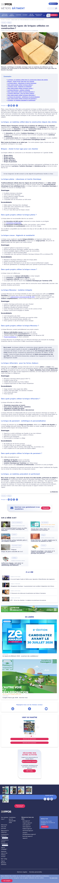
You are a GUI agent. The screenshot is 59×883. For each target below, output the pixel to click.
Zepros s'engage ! (4, 848)
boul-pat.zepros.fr (28, 836)
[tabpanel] (29, 727)
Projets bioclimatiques (10, 337)
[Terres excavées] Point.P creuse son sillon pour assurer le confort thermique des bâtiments (14, 529)
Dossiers (25, 15)
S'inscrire (46, 508)
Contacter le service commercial (4, 841)
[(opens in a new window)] (17, 106)
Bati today (4, 859)
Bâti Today (29, 771)
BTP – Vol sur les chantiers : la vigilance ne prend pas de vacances (28, 600)
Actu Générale (11, 15)
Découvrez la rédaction (4, 831)
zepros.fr (25, 838)
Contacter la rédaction (4, 835)
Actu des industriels (5, 15)
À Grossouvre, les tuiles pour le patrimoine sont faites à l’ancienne (28, 593)
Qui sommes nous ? (4, 818)
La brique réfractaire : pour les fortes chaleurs (20, 93)
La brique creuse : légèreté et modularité (19, 86)
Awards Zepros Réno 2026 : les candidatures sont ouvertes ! (40, 529)
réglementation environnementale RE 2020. (23, 297)
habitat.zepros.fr (27, 829)
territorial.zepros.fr (28, 830)
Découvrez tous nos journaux (29, 742)
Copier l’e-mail (5, 837)
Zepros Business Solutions (29, 761)
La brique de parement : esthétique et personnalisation (23, 97)
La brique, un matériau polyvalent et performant (21, 100)
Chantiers (18, 15)
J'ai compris (6, 881)
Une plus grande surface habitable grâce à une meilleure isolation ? (14, 540)
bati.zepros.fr (26, 821)
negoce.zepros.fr (27, 823)
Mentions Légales (22, 872)
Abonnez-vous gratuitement (29, 739)
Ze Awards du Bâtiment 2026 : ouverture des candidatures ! (20, 656)
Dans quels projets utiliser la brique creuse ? (20, 88)
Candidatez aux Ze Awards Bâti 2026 (12, 820)
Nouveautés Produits (38, 15)
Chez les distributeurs (17, 522)
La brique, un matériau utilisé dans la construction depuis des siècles (27, 80)
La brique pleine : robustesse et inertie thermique (21, 83)
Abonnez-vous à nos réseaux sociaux (4, 854)
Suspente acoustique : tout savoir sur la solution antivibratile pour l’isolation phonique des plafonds (43, 552)
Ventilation (14, 557)
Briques (9, 22)
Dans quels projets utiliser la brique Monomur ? (21, 92)
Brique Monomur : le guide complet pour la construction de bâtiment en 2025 (44, 540)
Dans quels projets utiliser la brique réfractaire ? (21, 95)
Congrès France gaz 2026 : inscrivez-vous (15, 697)
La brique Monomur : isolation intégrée (18, 90)
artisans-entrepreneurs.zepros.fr (29, 833)
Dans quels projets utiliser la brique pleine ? (20, 85)
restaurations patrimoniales (13, 223)
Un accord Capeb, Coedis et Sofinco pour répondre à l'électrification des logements (32, 579)
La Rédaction (35, 30)
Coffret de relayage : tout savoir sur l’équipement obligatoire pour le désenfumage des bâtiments (12, 564)
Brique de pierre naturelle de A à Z (12, 551)
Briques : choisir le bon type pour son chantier (20, 81)
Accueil (3, 19)
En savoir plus (53, 878)
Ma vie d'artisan (31, 15)
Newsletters (53, 4)
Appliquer (56, 8)
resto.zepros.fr (27, 827)
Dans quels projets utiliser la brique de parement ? (22, 99)
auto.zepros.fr (26, 825)
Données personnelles (35, 872)
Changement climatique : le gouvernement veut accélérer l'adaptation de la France (32, 586)
